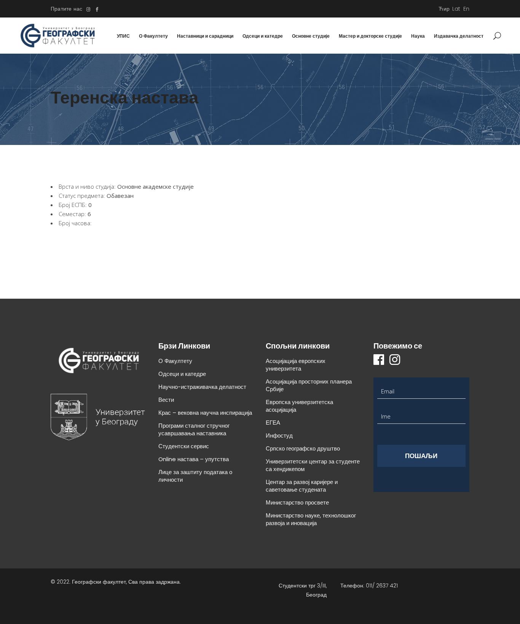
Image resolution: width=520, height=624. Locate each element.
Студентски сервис (183, 446)
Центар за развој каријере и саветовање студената (302, 485)
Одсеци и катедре (182, 374)
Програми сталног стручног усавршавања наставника (194, 429)
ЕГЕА (273, 423)
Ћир (444, 9)
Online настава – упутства (193, 459)
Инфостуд (279, 435)
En (466, 9)
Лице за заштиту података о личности (195, 476)
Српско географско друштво (303, 448)
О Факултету (175, 361)
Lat (456, 9)
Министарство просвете (297, 502)
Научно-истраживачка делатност (202, 387)
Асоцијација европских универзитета (295, 364)
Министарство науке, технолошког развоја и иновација (311, 519)
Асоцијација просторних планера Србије (309, 385)
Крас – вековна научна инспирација (205, 413)
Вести (166, 400)
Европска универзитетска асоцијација (299, 406)
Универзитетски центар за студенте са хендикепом (313, 465)
